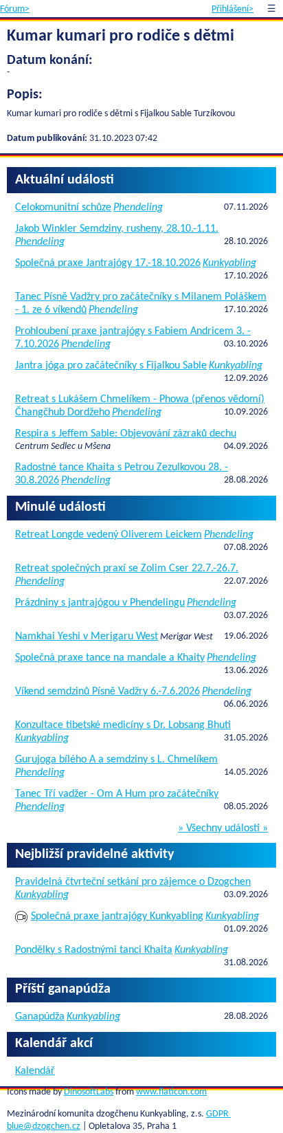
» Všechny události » (223, 828)
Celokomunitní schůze (63, 207)
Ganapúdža (40, 1016)
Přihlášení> (232, 9)
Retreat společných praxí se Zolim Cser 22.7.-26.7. (126, 568)
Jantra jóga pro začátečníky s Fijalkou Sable (111, 365)
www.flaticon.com (171, 1092)
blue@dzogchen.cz (43, 1126)
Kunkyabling (229, 263)
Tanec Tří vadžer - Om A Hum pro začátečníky (116, 794)
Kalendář (35, 1071)
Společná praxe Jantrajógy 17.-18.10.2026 (108, 263)
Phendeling (138, 207)
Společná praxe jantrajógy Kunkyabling (117, 916)
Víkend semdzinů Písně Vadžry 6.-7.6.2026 (107, 691)
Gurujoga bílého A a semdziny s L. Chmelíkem (116, 759)
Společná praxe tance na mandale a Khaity (110, 657)
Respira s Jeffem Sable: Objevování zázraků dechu (125, 433)
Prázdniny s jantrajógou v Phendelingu (100, 602)
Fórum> (15, 9)
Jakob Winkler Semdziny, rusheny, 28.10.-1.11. (116, 228)
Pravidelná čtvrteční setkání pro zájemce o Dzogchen (133, 882)
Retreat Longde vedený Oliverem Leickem (108, 534)
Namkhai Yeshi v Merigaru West (86, 636)
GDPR (218, 1114)
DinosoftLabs (88, 1092)
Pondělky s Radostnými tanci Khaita (93, 950)
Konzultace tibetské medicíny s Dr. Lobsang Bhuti (123, 725)
